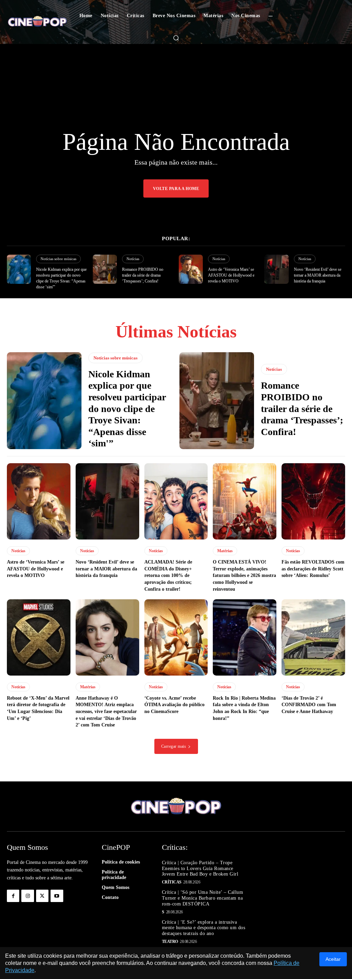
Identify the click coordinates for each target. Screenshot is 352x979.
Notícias (132, 259)
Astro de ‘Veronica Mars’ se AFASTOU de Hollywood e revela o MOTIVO (231, 275)
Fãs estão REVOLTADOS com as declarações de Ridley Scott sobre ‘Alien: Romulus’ (313, 568)
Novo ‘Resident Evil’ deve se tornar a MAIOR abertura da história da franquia (317, 275)
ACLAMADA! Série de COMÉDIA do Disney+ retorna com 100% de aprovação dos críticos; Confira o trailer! (168, 575)
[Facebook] (13, 896)
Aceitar (333, 959)
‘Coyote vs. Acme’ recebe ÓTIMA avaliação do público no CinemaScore (174, 705)
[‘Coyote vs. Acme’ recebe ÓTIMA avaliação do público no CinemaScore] (176, 637)
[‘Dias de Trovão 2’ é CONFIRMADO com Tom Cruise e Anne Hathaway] (313, 637)
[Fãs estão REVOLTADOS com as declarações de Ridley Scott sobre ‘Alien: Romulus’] (313, 501)
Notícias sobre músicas (58, 259)
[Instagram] (27, 896)
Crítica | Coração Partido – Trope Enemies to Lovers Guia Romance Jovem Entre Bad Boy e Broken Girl (200, 868)
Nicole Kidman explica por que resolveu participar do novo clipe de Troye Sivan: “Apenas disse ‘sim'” (127, 409)
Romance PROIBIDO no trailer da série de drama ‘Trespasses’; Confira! (142, 275)
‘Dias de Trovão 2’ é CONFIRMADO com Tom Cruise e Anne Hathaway (309, 705)
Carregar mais (173, 746)
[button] (176, 38)
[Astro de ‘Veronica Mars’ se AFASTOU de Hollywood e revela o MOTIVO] (191, 269)
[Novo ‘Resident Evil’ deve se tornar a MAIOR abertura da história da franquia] (276, 269)
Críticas (172, 882)
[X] (42, 896)
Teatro (170, 941)
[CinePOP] (37, 22)
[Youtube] (57, 896)
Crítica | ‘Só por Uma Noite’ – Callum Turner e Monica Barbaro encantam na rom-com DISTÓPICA (202, 898)
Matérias (225, 550)
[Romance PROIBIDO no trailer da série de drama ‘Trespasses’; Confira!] (105, 269)
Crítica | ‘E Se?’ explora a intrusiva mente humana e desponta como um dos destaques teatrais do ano (203, 928)
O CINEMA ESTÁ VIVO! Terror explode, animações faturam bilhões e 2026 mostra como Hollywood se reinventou (244, 575)
